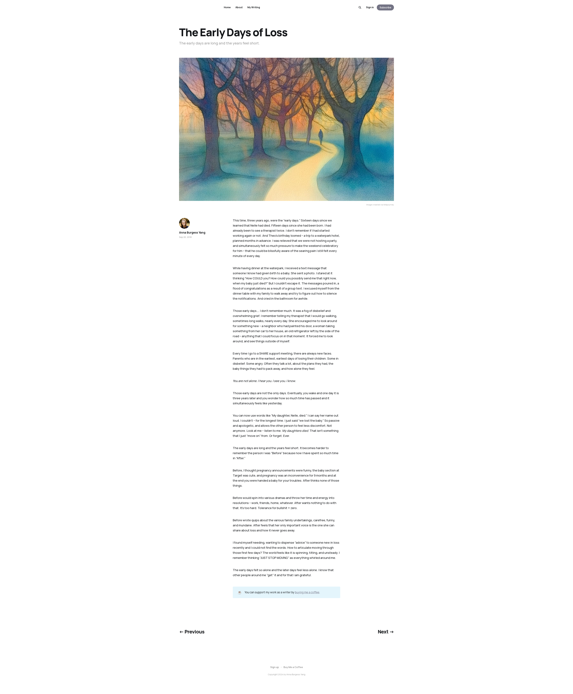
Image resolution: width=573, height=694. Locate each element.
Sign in (370, 7)
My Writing (253, 7)
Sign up (274, 667)
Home (227, 7)
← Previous (192, 631)
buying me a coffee (307, 592)
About (239, 7)
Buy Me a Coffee (293, 667)
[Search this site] (360, 7)
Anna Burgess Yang (192, 232)
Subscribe (385, 7)
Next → (386, 631)
